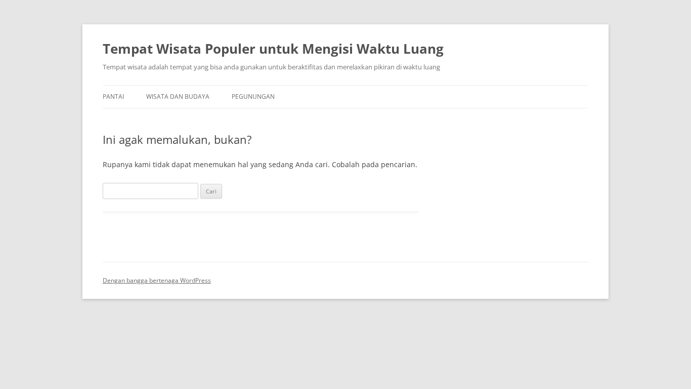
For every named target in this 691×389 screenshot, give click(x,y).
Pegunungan (253, 96)
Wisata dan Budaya (177, 96)
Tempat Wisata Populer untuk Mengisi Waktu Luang (273, 49)
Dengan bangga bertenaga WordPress (157, 280)
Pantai (113, 96)
